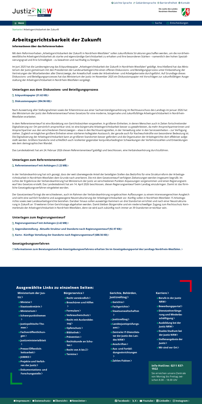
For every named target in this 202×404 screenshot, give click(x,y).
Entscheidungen (179, 23)
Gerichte (118, 302)
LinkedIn (164, 400)
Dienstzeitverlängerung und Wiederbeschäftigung (170, 314)
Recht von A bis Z (77, 349)
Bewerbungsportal (170, 306)
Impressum (22, 400)
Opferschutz (74, 328)
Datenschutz (42, 400)
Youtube (148, 400)
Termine (71, 354)
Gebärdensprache (146, 2)
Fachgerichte (120, 306)
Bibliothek (73, 332)
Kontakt (185, 2)
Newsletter (78, 400)
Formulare (73, 310)
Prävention (73, 336)
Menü (21, 23)
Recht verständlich (78, 298)
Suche (158, 23)
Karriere (161, 293)
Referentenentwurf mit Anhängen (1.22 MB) (41, 165)
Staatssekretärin (30, 306)
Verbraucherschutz (78, 315)
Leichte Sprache (123, 2)
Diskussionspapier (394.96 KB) (32, 101)
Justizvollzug (120, 319)
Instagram (182, 400)
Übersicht (61, 400)
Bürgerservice (73, 293)
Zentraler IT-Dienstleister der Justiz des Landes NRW (126, 336)
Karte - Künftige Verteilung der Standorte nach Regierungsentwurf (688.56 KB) (61, 234)
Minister (25, 302)
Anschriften (120, 344)
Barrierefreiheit (168, 2)
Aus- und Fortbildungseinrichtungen (125, 350)
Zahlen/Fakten (121, 360)
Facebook (123, 400)
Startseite (17, 29)
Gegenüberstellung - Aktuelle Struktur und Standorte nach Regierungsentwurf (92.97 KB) (68, 229)
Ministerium (28, 311)
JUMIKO (25, 357)
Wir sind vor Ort (168, 347)
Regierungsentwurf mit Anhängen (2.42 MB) (41, 223)
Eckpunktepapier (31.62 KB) (31, 95)
